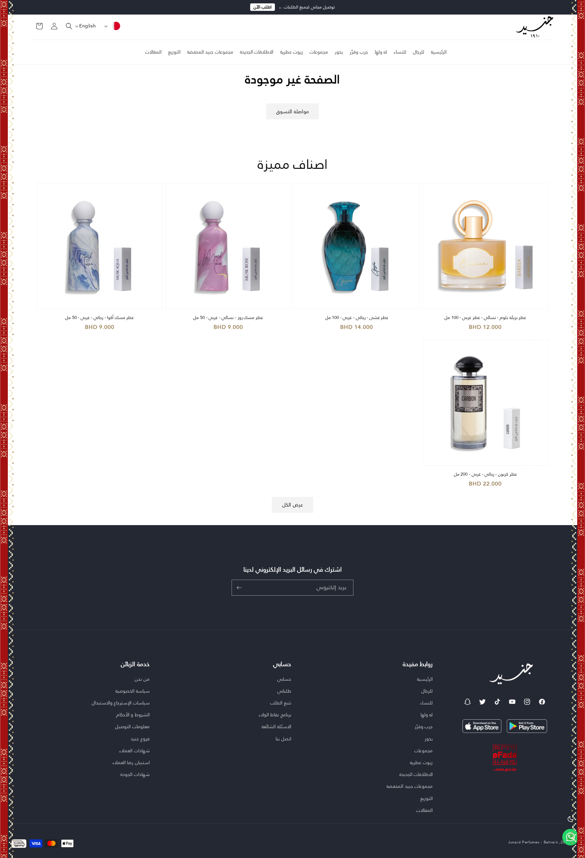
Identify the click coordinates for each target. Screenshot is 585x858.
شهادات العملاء (134, 750)
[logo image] (534, 26)
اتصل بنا (283, 738)
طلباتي (284, 690)
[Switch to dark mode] (570, 819)
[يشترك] (239, 588)
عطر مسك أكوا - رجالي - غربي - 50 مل (99, 318)
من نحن (142, 679)
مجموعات (423, 750)
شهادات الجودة (135, 774)
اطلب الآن (263, 7)
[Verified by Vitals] (103, 826)
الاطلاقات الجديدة (416, 774)
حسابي (284, 679)
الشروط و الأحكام (133, 714)
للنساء (426, 702)
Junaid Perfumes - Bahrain (533, 842)
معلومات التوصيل (132, 726)
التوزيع (426, 798)
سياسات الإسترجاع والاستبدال (121, 702)
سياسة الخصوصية (132, 690)
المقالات (424, 810)
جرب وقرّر (424, 726)
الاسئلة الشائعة (276, 726)
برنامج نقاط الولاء (275, 714)
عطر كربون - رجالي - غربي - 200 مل (485, 474)
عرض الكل (292, 505)
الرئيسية (425, 679)
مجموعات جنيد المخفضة (410, 786)
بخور (429, 738)
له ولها (426, 714)
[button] (65, 26)
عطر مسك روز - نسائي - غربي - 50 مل (228, 318)
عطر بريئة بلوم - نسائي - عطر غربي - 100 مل (485, 318)
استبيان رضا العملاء (131, 762)
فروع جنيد (140, 738)
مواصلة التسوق (292, 111)
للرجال (427, 690)
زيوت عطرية (421, 762)
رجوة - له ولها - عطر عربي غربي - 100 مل (74, 817)
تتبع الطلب (280, 702)
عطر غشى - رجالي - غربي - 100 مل (357, 318)
